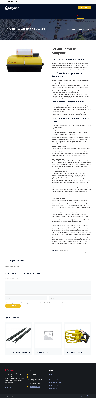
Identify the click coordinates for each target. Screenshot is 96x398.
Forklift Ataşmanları (64, 250)
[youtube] (7, 387)
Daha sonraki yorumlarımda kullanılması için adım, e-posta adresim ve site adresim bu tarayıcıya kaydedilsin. (35, 303)
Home (68, 29)
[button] (42, 49)
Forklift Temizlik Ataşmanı (82, 252)
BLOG (89, 396)
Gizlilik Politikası (72, 396)
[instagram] (10, 387)
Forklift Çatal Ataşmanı (56, 385)
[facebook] (5, 387)
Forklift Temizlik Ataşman (67, 252)
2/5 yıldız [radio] (13, 278)
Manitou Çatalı (53, 380)
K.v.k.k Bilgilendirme (82, 396)
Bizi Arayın (84, 7)
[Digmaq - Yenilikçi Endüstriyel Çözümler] (12, 8)
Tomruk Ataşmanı (54, 377)
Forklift (51, 374)
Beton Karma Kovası (55, 382)
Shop (73, 29)
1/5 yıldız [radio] (12, 278)
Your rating (8, 278)
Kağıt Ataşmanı (53, 388)
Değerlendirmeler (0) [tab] (17, 261)
